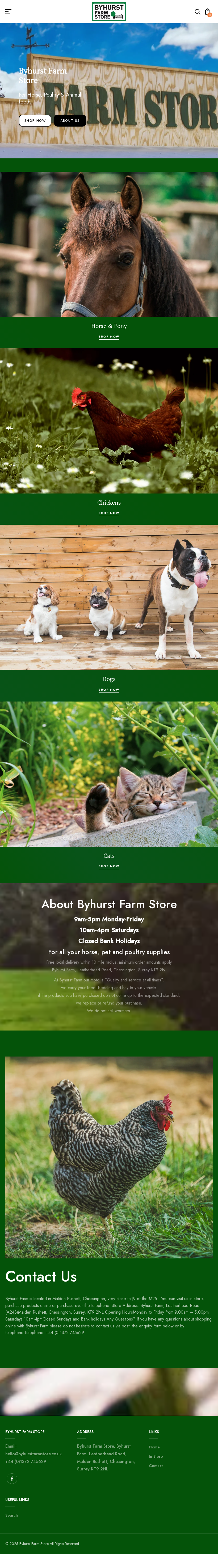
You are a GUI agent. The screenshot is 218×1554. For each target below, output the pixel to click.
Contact (156, 1466)
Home (154, 1447)
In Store (156, 1456)
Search (11, 1515)
